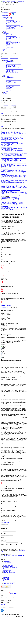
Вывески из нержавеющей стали (13, 21)
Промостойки (9, 44)
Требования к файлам (8, 583)
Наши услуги (6, 579)
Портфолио (6, 33)
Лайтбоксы (8, 38)
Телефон (3, 537)
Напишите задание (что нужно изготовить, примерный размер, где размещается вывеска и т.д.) (13, 543)
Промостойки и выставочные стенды (14, 26)
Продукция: (3, 533)
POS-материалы (9, 47)
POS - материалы (10, 27)
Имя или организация (6, 534)
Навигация (8, 41)
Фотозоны (8, 45)
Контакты (5, 50)
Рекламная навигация (11, 23)
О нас (4, 32)
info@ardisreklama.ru (5, 604)
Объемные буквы (10, 18)
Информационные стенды (12, 29)
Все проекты (3, 331)
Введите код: (4, 540)
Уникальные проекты (11, 36)
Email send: (3, 541)
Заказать (3, 113)
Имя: (2, 532)
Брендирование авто (10, 28)
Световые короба (10, 20)
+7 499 (4, 15)
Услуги (5, 31)
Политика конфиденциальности (8, 616)
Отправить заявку (5, 522)
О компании (6, 577)
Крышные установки (11, 22)
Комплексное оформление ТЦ (13, 25)
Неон (7, 48)
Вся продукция (4, 211)
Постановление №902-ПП (9, 582)
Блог (4, 49)
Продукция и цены (7, 17)
